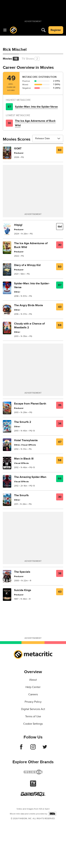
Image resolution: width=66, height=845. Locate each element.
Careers (33, 694)
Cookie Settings (33, 724)
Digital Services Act (33, 709)
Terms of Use (33, 716)
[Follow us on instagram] (33, 748)
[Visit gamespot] (33, 774)
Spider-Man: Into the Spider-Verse (36, 106)
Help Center (33, 687)
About (33, 680)
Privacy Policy (33, 702)
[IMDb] (52, 813)
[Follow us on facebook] (21, 748)
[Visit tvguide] (33, 785)
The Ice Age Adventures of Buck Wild (35, 123)
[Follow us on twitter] (45, 748)
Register (56, 30)
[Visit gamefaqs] (33, 795)
